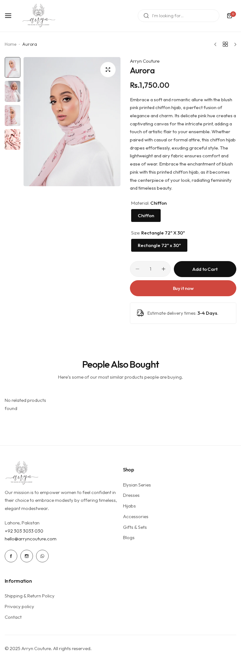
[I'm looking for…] (146, 15)
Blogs (129, 537)
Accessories (135, 516)
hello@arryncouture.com (30, 539)
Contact (13, 617)
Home (10, 44)
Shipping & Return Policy (30, 596)
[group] (72, 121)
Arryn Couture (144, 61)
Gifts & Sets (135, 527)
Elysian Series (137, 485)
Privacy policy (19, 606)
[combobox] (178, 15)
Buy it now (183, 288)
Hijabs (129, 506)
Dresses (131, 495)
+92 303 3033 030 (24, 531)
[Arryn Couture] (39, 16)
